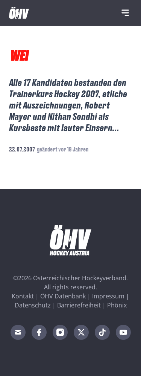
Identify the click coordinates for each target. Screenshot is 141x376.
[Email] (18, 332)
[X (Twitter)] (81, 332)
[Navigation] (125, 13)
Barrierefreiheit (79, 305)
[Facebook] (39, 332)
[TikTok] (102, 332)
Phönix (117, 305)
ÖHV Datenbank (63, 296)
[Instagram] (60, 332)
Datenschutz (33, 305)
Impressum (108, 296)
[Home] (19, 13)
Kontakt (23, 296)
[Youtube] (123, 332)
